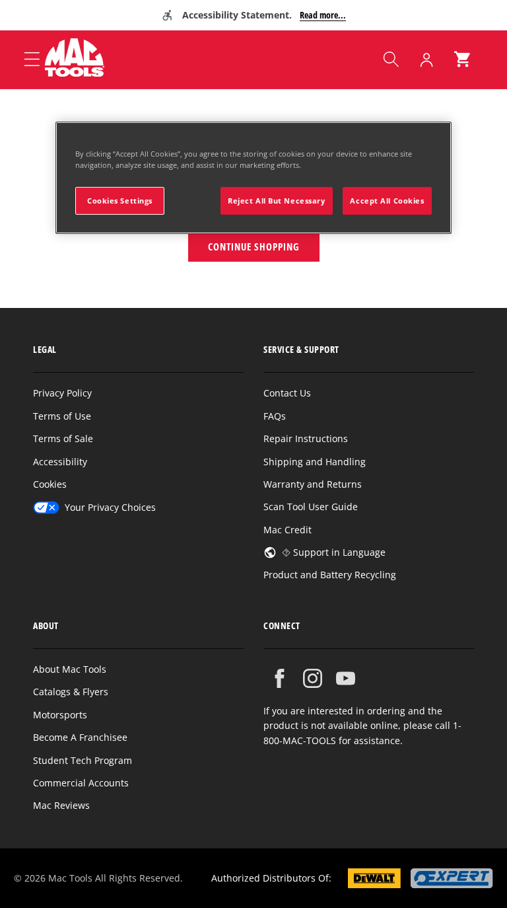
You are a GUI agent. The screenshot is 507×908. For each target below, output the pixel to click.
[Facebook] (279, 678)
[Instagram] (312, 678)
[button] (390, 59)
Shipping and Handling (314, 461)
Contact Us (287, 393)
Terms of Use (62, 416)
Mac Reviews (61, 805)
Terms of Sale (63, 438)
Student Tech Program (82, 760)
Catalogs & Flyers (70, 691)
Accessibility (60, 461)
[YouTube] (345, 678)
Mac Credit (287, 529)
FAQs (274, 416)
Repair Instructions (305, 438)
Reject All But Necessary (276, 201)
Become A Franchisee (80, 737)
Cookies (50, 484)
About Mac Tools (69, 669)
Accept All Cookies (387, 201)
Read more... (323, 15)
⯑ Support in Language (334, 552)
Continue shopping (254, 246)
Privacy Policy (62, 393)
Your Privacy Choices (110, 507)
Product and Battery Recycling (329, 574)
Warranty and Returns (312, 484)
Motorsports (60, 714)
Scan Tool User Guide (310, 506)
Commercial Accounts (81, 782)
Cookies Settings (119, 201)
